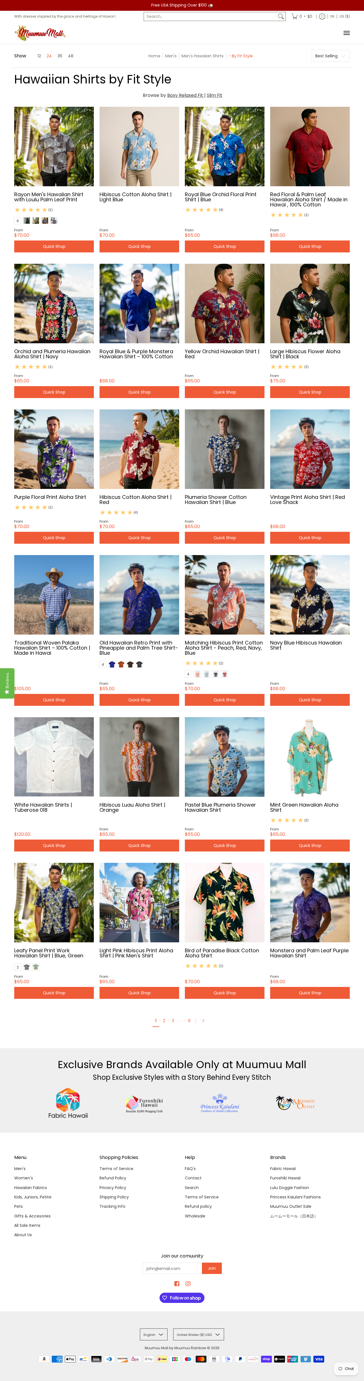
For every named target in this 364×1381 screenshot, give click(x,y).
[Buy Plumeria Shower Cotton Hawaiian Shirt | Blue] (224, 449)
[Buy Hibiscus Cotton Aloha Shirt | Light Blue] (139, 146)
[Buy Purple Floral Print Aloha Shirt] (54, 449)
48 (70, 56)
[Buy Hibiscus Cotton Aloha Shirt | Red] (139, 449)
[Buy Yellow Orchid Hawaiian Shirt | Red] (224, 303)
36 (59, 56)
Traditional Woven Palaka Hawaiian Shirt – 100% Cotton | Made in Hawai (52, 647)
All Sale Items (27, 1225)
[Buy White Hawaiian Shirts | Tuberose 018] (54, 757)
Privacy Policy (113, 1187)
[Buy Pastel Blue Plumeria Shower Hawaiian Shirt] (224, 757)
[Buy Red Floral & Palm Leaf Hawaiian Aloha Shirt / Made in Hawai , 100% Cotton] (310, 146)
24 (49, 56)
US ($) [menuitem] (345, 16)
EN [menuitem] (332, 16)
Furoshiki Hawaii (285, 1178)
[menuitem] (302, 16)
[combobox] (210, 16)
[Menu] (346, 33)
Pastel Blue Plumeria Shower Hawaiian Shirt (220, 807)
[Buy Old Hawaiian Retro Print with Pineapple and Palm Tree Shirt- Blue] (139, 595)
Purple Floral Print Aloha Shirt (50, 497)
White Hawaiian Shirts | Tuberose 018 (43, 807)
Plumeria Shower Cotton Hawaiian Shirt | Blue (216, 499)
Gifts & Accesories (32, 1216)
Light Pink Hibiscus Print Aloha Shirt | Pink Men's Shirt (136, 953)
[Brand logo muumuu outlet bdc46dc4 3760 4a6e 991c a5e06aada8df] (296, 1103)
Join (212, 1268)
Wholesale (195, 1216)
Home (154, 56)
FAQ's (190, 1168)
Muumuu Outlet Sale (290, 1206)
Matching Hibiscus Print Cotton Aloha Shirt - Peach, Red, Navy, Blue (224, 647)
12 (39, 56)
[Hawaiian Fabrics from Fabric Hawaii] (68, 1103)
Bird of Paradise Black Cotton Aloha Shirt (222, 953)
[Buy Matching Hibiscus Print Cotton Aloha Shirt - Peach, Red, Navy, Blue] (224, 595)
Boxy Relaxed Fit (185, 95)
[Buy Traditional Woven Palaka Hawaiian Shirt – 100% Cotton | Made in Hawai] (54, 595)
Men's (171, 56)
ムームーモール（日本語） (294, 1216)
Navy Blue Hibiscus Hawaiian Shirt (306, 645)
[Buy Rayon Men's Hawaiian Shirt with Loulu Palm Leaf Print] (54, 146)
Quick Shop (54, 246)
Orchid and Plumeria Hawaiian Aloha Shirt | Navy (52, 354)
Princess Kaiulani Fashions (295, 1197)
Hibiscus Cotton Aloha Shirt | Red (135, 499)
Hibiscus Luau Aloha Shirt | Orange (132, 807)
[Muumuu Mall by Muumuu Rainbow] (41, 33)
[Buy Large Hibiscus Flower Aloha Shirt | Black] (310, 303)
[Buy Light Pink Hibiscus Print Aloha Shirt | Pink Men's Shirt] (139, 902)
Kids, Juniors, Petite (32, 1197)
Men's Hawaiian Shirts (202, 56)
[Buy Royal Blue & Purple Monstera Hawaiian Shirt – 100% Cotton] (139, 303)
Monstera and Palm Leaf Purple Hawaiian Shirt (309, 953)
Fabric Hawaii (283, 1168)
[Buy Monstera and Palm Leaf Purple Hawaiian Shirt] (310, 902)
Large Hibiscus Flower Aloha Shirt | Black (305, 354)
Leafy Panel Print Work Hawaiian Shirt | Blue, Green (48, 953)
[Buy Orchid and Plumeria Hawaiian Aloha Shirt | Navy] (54, 303)
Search (192, 1187)
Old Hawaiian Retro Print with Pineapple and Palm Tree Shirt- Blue (139, 647)
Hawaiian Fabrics (30, 1187)
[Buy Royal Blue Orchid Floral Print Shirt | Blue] (224, 146)
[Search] (281, 16)
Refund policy (198, 1206)
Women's (23, 1178)
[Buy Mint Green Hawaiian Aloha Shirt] (310, 757)
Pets (18, 1206)
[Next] (205, 1021)
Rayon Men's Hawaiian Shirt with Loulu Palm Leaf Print (48, 197)
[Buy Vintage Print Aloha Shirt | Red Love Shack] (310, 449)
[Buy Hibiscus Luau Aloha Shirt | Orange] (139, 757)
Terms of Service (116, 1168)
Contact (193, 1178)
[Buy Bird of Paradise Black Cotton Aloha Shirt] (224, 902)
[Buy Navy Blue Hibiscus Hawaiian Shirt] (310, 595)
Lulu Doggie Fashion (289, 1187)
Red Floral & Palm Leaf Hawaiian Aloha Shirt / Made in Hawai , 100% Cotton (309, 199)
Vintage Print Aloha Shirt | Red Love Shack (307, 499)
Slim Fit (214, 95)
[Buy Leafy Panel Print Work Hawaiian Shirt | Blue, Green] (54, 902)
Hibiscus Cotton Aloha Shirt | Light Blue (135, 197)
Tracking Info (112, 1206)
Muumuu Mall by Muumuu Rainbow (175, 1348)
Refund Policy (113, 1178)
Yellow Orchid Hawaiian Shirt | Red (222, 354)
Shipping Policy (114, 1197)
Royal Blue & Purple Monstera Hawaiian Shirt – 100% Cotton (136, 354)
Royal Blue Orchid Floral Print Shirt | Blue (221, 197)
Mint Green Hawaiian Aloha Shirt (304, 807)
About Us (23, 1235)
